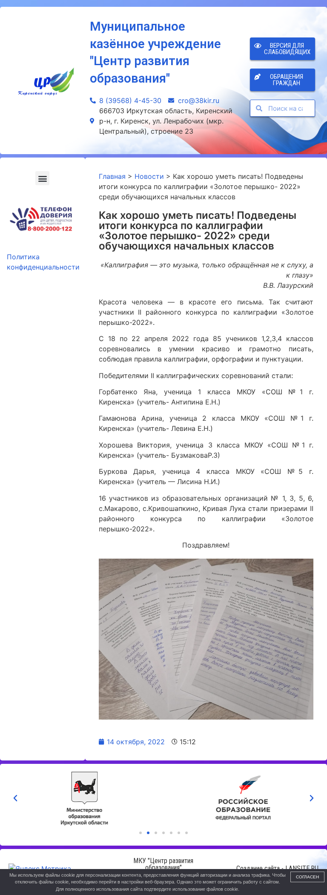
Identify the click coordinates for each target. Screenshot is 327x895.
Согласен (307, 877)
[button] (42, 178)
